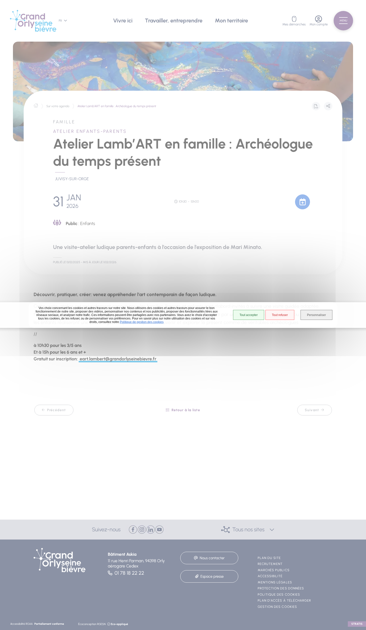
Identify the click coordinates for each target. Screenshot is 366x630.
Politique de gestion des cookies (142, 322)
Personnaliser (316, 314)
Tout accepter (249, 314)
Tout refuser (280, 314)
